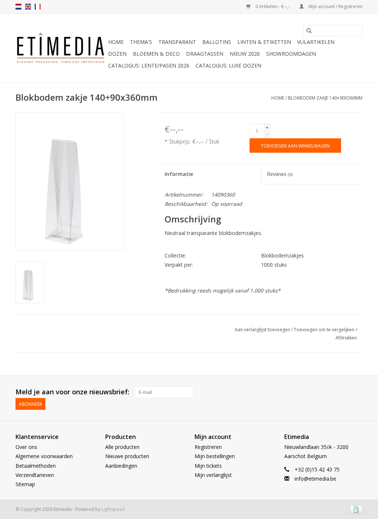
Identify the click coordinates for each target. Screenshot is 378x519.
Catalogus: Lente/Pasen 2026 (148, 65)
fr (38, 7)
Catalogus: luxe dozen (228, 65)
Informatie (179, 173)
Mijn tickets (208, 465)
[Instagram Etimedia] (356, 392)
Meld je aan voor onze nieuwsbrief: (72, 392)
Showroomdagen (291, 53)
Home (116, 41)
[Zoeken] (309, 31)
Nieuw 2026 (245, 53)
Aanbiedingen (121, 465)
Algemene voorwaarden (44, 456)
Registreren (208, 446)
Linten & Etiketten (264, 41)
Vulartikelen (315, 41)
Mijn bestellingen (215, 456)
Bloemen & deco (156, 53)
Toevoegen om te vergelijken (324, 329)
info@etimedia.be (315, 478)
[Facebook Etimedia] (343, 392)
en (28, 7)
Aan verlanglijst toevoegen (263, 329)
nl (18, 7)
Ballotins (216, 41)
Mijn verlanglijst (213, 474)
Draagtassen (204, 53)
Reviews (279, 173)
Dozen (117, 53)
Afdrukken (346, 338)
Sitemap (25, 484)
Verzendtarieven (35, 474)
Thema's (141, 41)
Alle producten (122, 446)
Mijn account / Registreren (334, 6)
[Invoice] (354, 509)
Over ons (26, 446)
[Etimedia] (61, 48)
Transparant (177, 41)
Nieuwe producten (127, 456)
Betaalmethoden (36, 465)
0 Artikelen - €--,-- (273, 6)
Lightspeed (113, 509)
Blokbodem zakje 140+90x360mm (325, 98)
